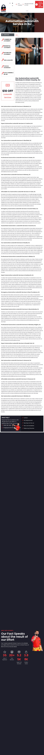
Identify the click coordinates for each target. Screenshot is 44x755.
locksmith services (5, 129)
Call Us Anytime (41, 2)
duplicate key (38, 390)
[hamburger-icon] (27, 11)
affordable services (19, 102)
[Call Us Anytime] (36, 4)
